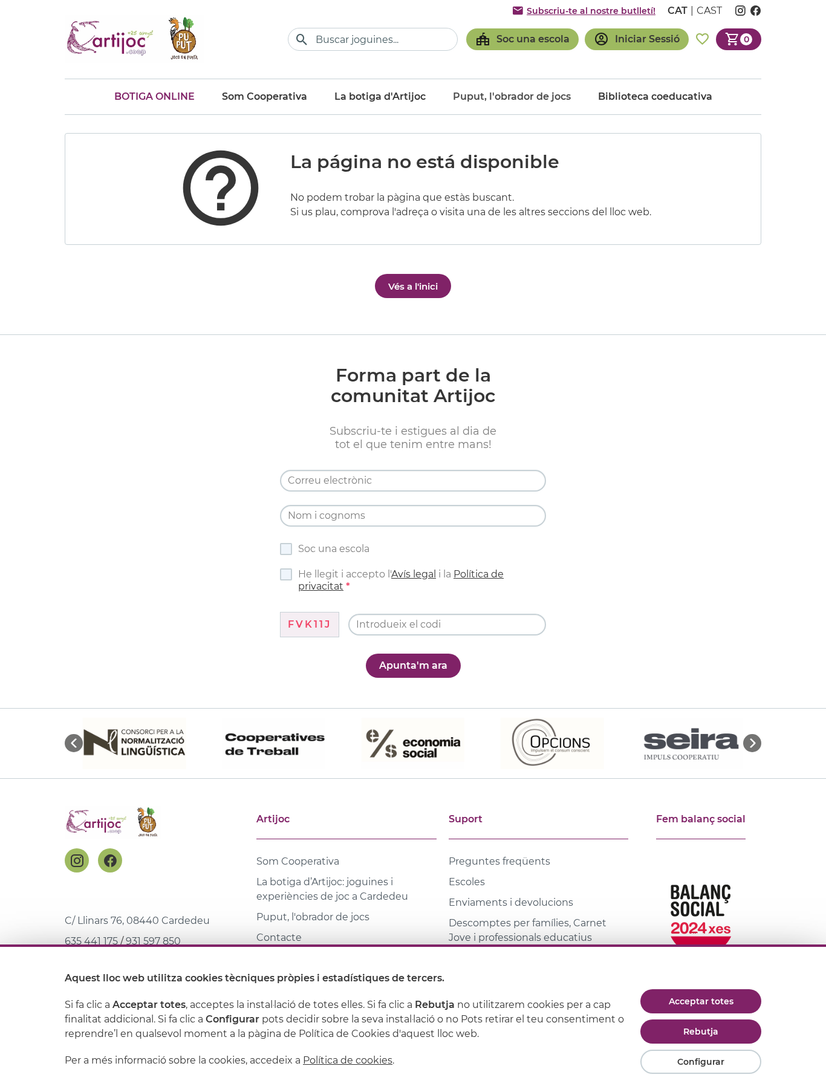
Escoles (467, 882)
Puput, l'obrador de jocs (312, 917)
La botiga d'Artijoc (380, 96)
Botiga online (154, 96)
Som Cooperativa (264, 96)
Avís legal (413, 574)
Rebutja (700, 1031)
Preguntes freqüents (499, 861)
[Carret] (738, 39)
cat (678, 10)
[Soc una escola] (522, 39)
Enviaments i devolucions (511, 902)
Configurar (700, 1061)
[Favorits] (702, 39)
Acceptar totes (701, 1001)
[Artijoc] (134, 39)
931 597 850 (153, 941)
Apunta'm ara (413, 665)
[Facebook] (110, 860)
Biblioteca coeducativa (655, 96)
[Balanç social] (701, 915)
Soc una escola (333, 548)
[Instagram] (77, 860)
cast (709, 10)
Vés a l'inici (413, 286)
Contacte (279, 937)
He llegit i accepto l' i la (401, 580)
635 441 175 (91, 941)
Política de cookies (347, 1060)
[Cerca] (302, 40)
